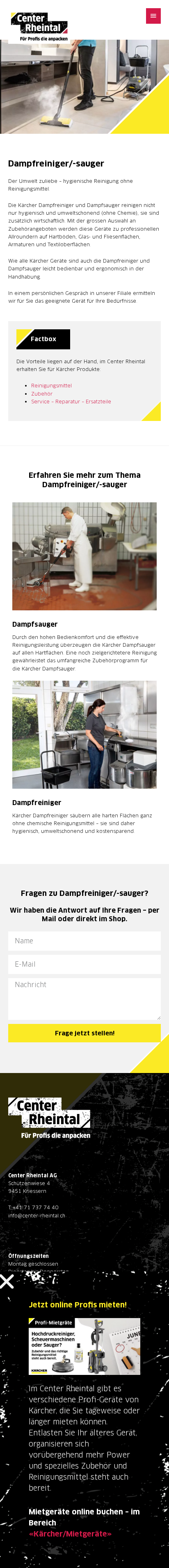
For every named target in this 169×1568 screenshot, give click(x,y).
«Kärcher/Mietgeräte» (70, 1534)
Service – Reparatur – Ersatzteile (71, 401)
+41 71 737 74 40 (35, 1207)
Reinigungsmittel (51, 385)
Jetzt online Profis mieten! (78, 1304)
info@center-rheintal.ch (36, 1216)
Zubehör (42, 394)
